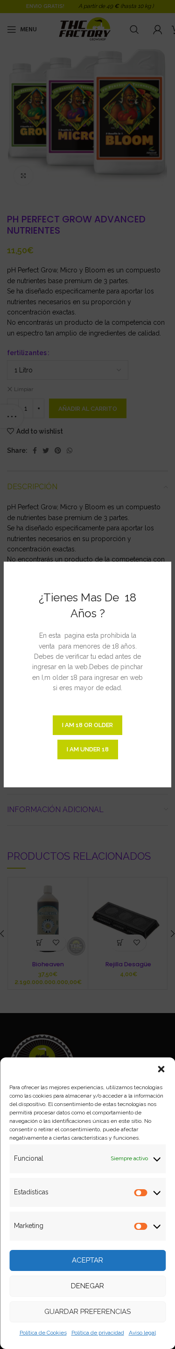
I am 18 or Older (87, 724)
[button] (161, 1069)
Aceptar (87, 1260)
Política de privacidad (97, 1332)
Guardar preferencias (87, 1311)
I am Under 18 (88, 749)
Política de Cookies (43, 1332)
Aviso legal (142, 1332)
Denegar (87, 1286)
